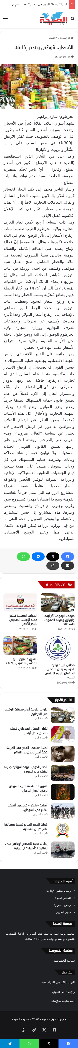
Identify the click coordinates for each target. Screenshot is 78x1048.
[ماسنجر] (38, 556)
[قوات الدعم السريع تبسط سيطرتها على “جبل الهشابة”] (63, 830)
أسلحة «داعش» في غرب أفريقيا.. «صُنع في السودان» (26, 807)
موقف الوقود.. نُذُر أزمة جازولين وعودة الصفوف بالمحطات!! (59, 620)
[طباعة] (52, 566)
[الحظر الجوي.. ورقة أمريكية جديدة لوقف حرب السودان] (63, 773)
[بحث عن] (72, 20)
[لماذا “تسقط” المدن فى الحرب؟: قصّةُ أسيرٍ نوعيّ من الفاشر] (63, 754)
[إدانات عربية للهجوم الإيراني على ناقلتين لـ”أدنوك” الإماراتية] (63, 850)
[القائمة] (5, 20)
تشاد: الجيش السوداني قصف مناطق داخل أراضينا (28, 731)
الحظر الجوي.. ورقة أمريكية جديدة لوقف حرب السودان (25, 769)
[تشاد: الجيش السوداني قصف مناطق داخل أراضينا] (63, 734)
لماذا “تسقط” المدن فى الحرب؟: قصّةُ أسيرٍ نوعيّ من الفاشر (26, 750)
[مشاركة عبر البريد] (67, 566)
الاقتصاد (53, 37)
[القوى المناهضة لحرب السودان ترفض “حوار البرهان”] (63, 792)
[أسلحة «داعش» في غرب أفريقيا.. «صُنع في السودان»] (63, 811)
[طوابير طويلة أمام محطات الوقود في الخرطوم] (63, 715)
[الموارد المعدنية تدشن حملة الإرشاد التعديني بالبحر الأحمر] (20, 602)
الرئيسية (65, 37)
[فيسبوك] (67, 556)
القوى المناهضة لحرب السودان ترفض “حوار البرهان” (28, 788)
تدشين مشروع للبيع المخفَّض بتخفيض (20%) (21, 661)
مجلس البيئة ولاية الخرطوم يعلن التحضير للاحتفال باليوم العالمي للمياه (60, 671)
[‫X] (52, 556)
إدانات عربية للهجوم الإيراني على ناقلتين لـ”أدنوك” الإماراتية (26, 846)
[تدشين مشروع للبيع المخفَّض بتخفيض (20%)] (20, 645)
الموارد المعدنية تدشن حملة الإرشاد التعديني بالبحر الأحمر (23, 620)
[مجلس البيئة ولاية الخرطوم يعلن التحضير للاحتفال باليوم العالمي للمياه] (58, 648)
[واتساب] (23, 556)
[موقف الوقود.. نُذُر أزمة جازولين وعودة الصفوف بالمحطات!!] (58, 602)
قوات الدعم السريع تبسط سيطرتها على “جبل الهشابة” (25, 827)
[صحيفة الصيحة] (53, 18)
